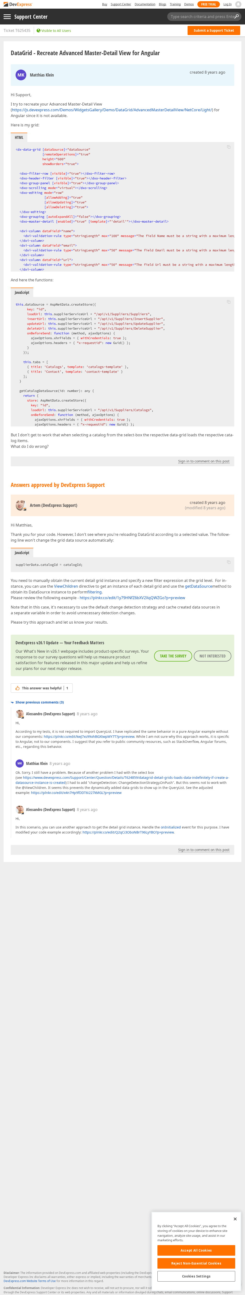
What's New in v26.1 (42, 651)
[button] (229, 147)
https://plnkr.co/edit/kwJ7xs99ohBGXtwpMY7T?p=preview (89, 736)
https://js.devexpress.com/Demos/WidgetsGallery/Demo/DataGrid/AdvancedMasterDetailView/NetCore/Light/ (112, 109)
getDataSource (198, 586)
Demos (189, 4)
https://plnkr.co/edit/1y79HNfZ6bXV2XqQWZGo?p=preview (132, 597)
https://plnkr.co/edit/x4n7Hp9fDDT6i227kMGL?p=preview (76, 792)
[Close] (235, 1219)
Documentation (145, 4)
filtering (94, 592)
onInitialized (171, 827)
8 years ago (87, 713)
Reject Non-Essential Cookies (196, 1263)
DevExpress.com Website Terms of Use (30, 1281)
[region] (196, 1251)
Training (175, 4)
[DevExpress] (18, 4)
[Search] (236, 16)
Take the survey (173, 656)
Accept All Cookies (196, 1250)
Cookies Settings (196, 1276)
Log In (227, 4)
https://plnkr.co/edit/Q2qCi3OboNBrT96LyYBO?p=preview (128, 832)
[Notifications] (238, 4)
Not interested (213, 656)
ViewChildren (66, 586)
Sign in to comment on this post (203, 461)
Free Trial (208, 4)
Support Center (121, 4)
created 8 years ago (207, 72)
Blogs (162, 4)
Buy (104, 4)
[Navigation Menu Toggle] (7, 17)
